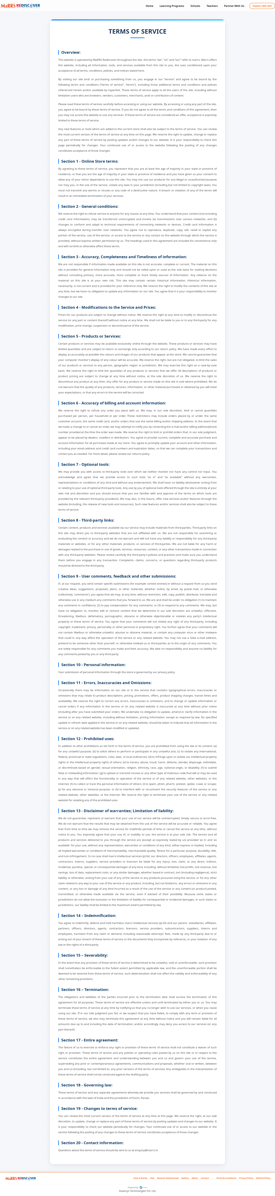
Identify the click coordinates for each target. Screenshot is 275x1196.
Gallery (185, 1178)
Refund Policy (263, 1178)
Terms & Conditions (226, 1178)
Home (149, 6)
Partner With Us (234, 6)
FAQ (152, 1178)
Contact (205, 1178)
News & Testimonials (168, 1178)
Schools (195, 6)
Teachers (212, 6)
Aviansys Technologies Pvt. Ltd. (137, 1191)
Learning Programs (172, 6)
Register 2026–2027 (262, 5)
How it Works (140, 1178)
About (195, 1178)
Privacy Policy (246, 1178)
